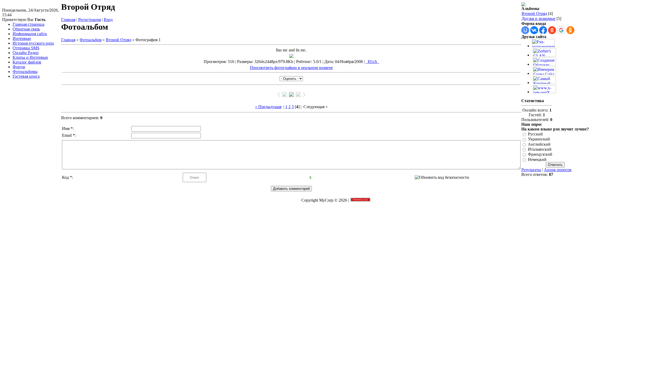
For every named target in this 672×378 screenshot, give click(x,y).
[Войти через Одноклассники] (570, 30)
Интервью (22, 38)
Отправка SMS (26, 48)
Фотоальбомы (25, 71)
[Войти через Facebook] (543, 30)
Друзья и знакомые (538, 18)
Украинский (539, 139)
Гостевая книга (26, 76)
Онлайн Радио (26, 52)
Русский (535, 134)
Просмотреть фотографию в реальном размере (291, 67)
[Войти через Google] (561, 30)
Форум (19, 67)
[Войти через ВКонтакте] (534, 30)
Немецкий (537, 159)
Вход (108, 19)
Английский (539, 144)
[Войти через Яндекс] (552, 30)
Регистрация (89, 19)
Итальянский (540, 149)
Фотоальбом (91, 40)
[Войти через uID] (525, 30)
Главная (68, 19)
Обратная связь (26, 29)
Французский (540, 154)
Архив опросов (557, 169)
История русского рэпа (33, 43)
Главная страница (28, 24)
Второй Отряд (118, 40)
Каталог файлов (27, 62)
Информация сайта (30, 34)
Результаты (531, 169)
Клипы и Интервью (30, 57)
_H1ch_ (372, 61)
